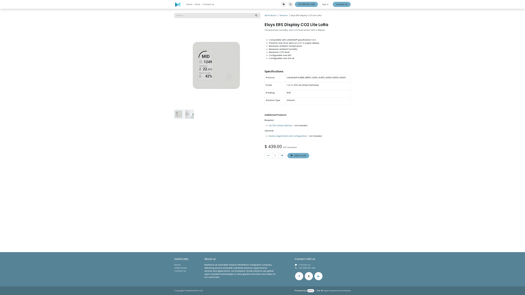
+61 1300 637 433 (306, 4)
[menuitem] (189, 4)
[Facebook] (299, 276)
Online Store (180, 267)
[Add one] (282, 155)
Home (177, 264)
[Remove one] (268, 155)
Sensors (284, 15)
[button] (291, 4)
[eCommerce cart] (283, 4)
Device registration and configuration (288, 136)
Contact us (180, 270)
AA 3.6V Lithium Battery (280, 125)
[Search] (256, 15)
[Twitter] (309, 276)
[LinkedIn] (318, 276)
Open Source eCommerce (337, 290)
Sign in (325, 4)
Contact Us (342, 4)
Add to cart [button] (300, 155)
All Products (270, 15)
